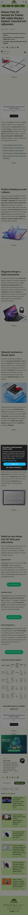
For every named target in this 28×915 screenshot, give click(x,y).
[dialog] (14, 457)
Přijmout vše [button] (14, 464)
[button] (14, 460)
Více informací (19, 458)
